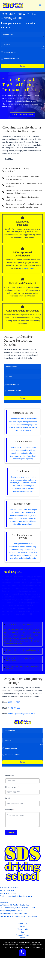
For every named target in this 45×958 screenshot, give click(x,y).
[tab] (22, 159)
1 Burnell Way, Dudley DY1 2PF (12, 911)
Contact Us (22, 923)
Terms (22, 938)
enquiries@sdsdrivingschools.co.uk (21, 714)
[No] (42, 949)
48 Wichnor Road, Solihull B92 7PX (13, 913)
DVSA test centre (27, 268)
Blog (22, 932)
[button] (22, 115)
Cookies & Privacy (22, 935)
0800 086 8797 (14, 702)
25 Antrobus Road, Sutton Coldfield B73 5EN (17, 908)
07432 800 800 (14, 708)
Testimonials (23, 929)
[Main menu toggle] (40, 5)
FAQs (22, 926)
